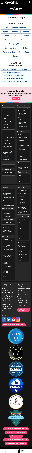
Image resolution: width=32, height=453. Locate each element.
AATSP (20, 225)
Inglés (5, 32)
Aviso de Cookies (16, 436)
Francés (15, 32)
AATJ (20, 238)
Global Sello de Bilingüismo (22, 123)
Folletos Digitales (22, 159)
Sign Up (16, 99)
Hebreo (6, 36)
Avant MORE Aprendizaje (6, 227)
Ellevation (20, 181)
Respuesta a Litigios (8, 205)
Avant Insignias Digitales (22, 114)
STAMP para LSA (7, 134)
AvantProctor (6, 166)
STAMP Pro (5, 124)
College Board (23, 235)
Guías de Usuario (22, 137)
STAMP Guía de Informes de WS (12, 78)
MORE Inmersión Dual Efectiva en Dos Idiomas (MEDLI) (8, 232)
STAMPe (5, 118)
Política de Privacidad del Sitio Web (8, 241)
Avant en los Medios (8, 197)
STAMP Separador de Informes (7, 173)
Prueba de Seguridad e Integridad (6, 262)
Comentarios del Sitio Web (22, 212)
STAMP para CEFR (7, 121)
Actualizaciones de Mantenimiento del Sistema (23, 167)
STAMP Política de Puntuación (7, 246)
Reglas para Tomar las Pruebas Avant (8, 250)
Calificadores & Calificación (22, 203)
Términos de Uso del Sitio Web (16, 432)
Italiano (26, 36)
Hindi (16, 36)
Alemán (26, 32)
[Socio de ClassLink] (16, 369)
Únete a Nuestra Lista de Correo (13, 325)
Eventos (20, 163)
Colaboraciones (22, 219)
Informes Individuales (6, 212)
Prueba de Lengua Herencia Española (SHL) (8, 152)
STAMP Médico (7, 131)
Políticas (5, 236)
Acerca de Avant (22, 190)
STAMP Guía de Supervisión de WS (13, 75)
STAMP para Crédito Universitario (23, 109)
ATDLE (20, 229)
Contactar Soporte (22, 310)
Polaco (26, 48)
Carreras (20, 199)
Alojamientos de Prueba (7, 267)
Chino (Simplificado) (16, 44)
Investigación (6, 216)
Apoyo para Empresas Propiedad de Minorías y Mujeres (8, 256)
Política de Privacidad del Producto (7, 272)
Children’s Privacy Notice (7, 277)
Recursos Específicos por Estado (22, 247)
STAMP (4, 109)
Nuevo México (23, 254)
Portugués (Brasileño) (11, 52)
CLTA (20, 232)
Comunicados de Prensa (7, 194)
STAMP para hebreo (8, 137)
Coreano (23, 40)
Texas (20, 257)
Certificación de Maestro (22, 127)
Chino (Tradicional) (10, 48)
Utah (20, 260)
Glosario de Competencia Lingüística (21, 150)
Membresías (21, 242)
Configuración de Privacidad (9, 451)
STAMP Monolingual (8, 127)
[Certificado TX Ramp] (16, 386)
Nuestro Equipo (22, 193)
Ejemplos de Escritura (21, 141)
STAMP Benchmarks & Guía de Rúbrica (14, 69)
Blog (4, 190)
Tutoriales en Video (23, 145)
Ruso (27, 52)
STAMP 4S (5, 112)
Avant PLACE (6, 143)
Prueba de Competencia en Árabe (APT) (7, 158)
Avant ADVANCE (7, 222)
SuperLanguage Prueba (7, 147)
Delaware (21, 251)
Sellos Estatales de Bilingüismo (23, 118)
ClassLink (20, 178)
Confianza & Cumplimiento (22, 208)
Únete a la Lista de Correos (8, 201)
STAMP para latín (7, 140)
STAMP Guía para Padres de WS (12, 72)
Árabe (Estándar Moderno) (16, 28)
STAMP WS (6, 115)
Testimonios (21, 196)
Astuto (19, 175)
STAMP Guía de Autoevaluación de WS (14, 81)
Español (16, 56)
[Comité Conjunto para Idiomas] (16, 402)
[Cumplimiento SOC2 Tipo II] (16, 336)
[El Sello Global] (16, 353)
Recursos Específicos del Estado (22, 155)
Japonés (8, 40)
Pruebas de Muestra (23, 134)
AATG (20, 222)
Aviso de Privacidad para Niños (16, 443)
